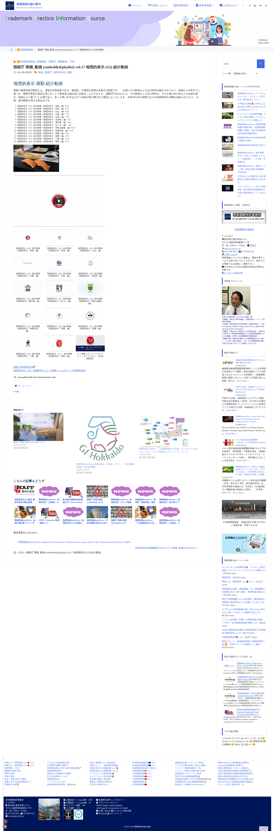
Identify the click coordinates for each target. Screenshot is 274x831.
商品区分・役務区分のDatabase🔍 (190, 784)
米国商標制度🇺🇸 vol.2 (142, 773)
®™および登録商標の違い (59, 763)
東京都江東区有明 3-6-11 (18, 805)
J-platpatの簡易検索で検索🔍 (230, 765)
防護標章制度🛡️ (54, 771)
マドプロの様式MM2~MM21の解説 (190, 765)
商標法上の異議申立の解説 (59, 773)
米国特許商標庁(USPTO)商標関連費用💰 (193, 779)
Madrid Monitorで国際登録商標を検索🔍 (235, 782)
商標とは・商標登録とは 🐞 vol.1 (238, 581)
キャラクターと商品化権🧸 (102, 776)
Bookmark (102, 813)
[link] (243, 5)
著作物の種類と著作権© (100, 779)
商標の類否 (10, 773)
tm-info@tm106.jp (15, 816)
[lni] (255, 5)
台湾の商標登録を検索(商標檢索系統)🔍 (235, 773)
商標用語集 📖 (53, 779)
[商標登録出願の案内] (10, 5)
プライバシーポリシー (108, 803)
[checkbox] (5, 826)
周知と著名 (10, 776)
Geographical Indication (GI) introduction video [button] (36, 377)
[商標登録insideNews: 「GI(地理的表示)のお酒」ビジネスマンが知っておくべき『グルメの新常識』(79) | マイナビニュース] (169, 430)
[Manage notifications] (5, 821)
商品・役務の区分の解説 (16, 779)
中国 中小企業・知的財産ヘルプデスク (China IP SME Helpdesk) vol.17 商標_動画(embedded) (250, 389)
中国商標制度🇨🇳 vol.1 (142, 776)
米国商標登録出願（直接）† (144, 768)
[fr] (260, 5)
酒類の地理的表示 (23, 367)
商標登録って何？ (13, 768)
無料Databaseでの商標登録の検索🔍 (233, 763)
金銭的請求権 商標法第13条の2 (251, 145)
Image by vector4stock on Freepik (114, 808)
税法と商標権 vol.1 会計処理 (102, 763)
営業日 (253, 245)
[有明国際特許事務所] (244, 216)
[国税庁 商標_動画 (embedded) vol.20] (43, 427)
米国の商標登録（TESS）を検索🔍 (233, 768)
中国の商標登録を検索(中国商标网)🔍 (234, 771)
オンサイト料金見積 (233, 273)
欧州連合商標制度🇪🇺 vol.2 (144, 765)
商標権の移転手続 (13, 771)
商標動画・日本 (66, 61)
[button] (28, 242)
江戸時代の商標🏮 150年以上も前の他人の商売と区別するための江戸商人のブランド (251, 107)
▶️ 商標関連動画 (25, 49)
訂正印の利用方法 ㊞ (99, 784)
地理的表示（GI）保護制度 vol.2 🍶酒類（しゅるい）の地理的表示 (49, 370)
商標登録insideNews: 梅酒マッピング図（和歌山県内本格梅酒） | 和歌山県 (251, 169)
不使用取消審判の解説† (57, 765)
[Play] (59, 201)
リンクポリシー (117, 800)
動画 (40, 72)
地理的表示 (60, 72)
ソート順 (226, 73)
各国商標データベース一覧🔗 (188, 773)
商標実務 (226, 577)
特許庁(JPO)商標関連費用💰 (187, 776)
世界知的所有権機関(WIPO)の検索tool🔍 (236, 779)
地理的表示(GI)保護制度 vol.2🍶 (104, 771)
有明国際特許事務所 (244, 229)
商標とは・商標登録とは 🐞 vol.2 (19, 765)
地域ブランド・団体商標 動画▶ (104, 765)
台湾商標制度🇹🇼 (139, 784)
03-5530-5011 (13, 813)
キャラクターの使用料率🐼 (102, 773)
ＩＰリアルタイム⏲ (56, 782)
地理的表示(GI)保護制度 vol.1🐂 (104, 768)
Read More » (243, 381)
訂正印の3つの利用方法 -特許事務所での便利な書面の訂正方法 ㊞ (251, 179)
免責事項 (102, 800)
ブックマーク (24, 386)
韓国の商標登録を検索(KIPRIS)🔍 (233, 776)
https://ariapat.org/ (232, 248)
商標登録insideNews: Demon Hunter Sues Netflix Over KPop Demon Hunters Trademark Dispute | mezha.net (250, 419)
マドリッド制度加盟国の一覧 (188, 768)
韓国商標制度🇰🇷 (139, 782)
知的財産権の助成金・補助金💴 (61, 784)
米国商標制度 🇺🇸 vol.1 (232, 637)
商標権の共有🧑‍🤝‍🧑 (12, 784)
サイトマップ (115, 813)
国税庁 (48, 72)
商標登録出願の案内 (29, 4)
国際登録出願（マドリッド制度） (190, 763)
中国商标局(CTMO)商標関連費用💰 (190, 782)
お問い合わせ (230, 254)
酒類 (69, 72)
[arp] (265, 5)
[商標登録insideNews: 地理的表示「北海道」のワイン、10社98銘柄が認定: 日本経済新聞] (106, 438)
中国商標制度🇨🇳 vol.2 (142, 779)
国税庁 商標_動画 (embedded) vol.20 (29, 442)
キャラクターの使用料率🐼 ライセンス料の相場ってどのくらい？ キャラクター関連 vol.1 (251, 117)
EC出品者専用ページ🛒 (57, 776)
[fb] (250, 5)
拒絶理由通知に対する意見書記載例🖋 (64, 768)
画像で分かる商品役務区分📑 (18, 782)
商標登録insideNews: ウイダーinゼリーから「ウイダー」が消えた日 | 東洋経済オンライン (251, 96)
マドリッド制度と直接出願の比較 (190, 771)
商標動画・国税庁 (46, 61)
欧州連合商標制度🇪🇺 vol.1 (144, 763)
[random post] (229, 666)
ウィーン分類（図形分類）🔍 (231, 784)
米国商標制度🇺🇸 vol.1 (142, 771)
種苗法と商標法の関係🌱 (101, 782)
